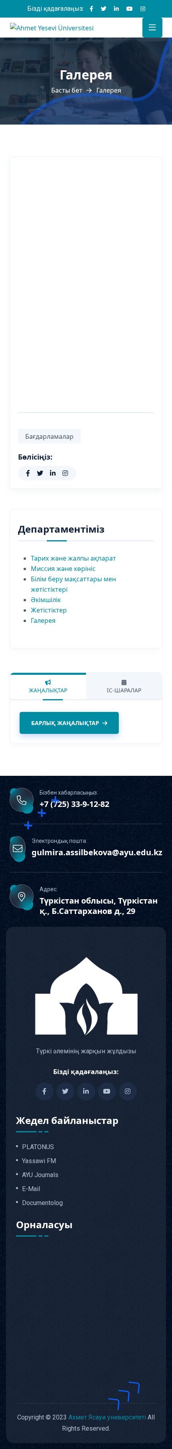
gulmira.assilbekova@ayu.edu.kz (97, 852)
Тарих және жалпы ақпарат (73, 558)
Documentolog (42, 1203)
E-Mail (31, 1189)
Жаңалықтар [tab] (48, 690)
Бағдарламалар (49, 436)
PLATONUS (38, 1147)
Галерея (43, 620)
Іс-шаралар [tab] (124, 690)
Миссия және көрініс (63, 568)
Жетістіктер (49, 610)
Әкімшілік (46, 599)
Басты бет (66, 90)
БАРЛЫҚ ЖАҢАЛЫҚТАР (65, 723)
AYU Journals (40, 1175)
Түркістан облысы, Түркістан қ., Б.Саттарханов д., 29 (99, 906)
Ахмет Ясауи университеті (107, 1417)
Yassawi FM (39, 1161)
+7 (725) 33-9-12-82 (74, 804)
